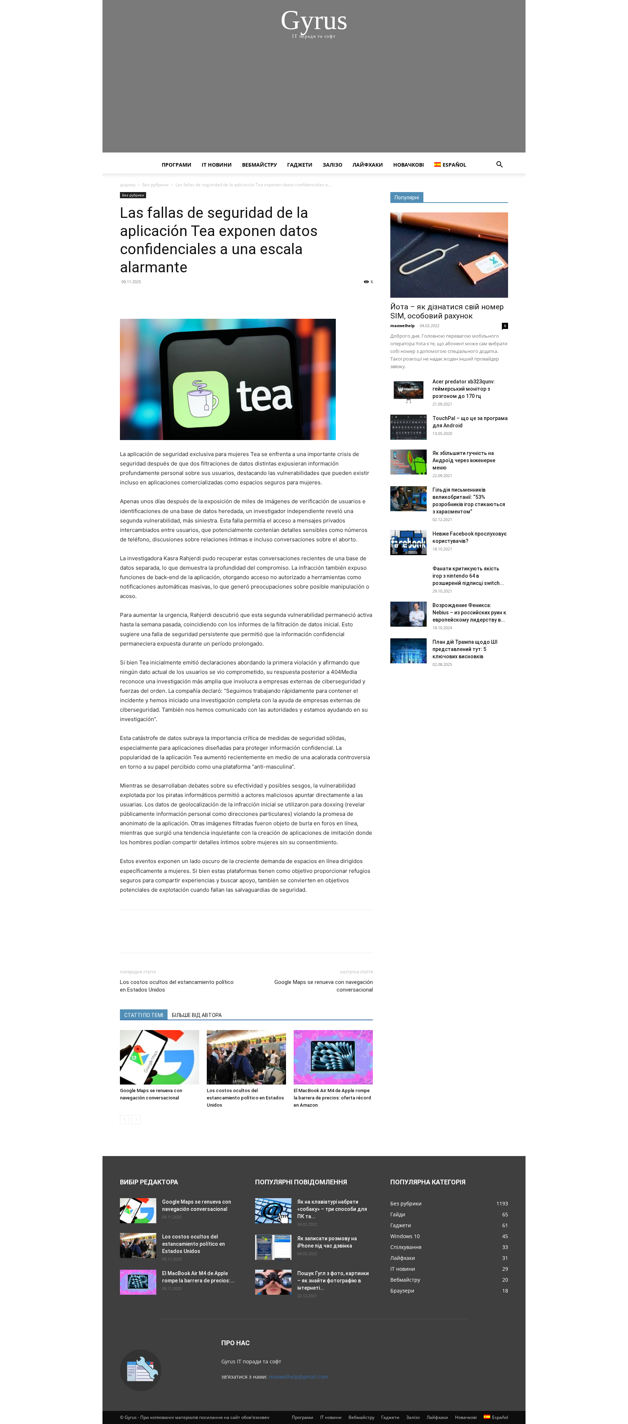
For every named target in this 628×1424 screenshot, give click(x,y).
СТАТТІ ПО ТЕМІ (143, 1015)
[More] (194, 298)
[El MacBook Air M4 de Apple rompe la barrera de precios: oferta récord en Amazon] (333, 1057)
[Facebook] (127, 298)
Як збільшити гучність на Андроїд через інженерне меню (463, 460)
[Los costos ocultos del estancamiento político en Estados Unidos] (246, 1057)
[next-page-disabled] (136, 1119)
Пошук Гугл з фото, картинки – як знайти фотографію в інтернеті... (333, 1280)
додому (128, 185)
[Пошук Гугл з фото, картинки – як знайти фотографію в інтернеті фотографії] (273, 1282)
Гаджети (300, 164)
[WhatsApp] (177, 298)
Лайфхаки (368, 164)
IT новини (217, 164)
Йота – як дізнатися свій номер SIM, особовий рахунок (447, 311)
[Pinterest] (160, 298)
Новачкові (408, 164)
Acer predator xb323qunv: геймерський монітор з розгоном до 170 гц (463, 389)
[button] (499, 165)
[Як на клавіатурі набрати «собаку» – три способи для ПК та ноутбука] (273, 1210)
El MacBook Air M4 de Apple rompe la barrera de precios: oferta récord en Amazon (332, 1098)
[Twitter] (144, 298)
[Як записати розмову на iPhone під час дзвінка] (273, 1247)
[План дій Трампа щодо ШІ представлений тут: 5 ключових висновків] (408, 650)
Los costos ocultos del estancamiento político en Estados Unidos (177, 986)
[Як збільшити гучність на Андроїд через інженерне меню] (408, 462)
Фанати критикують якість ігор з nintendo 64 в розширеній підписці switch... (468, 576)
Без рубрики (155, 185)
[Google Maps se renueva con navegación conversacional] (159, 1057)
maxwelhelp (402, 325)
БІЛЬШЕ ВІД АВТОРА (197, 1015)
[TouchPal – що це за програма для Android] (408, 427)
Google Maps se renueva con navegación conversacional (323, 986)
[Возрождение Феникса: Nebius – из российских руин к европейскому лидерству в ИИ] (408, 614)
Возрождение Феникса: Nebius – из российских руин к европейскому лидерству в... (469, 612)
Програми (177, 164)
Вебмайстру (259, 164)
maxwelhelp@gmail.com (298, 1376)
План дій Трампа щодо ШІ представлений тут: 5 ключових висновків (465, 649)
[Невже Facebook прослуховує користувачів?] (408, 542)
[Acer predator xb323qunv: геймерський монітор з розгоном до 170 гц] (408, 390)
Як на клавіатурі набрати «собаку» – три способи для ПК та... (332, 1209)
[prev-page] (124, 1119)
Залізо (332, 164)
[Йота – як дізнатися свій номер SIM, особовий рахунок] (449, 255)
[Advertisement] (314, 101)
